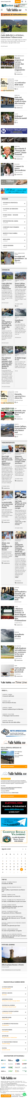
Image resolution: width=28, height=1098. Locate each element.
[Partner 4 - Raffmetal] (24, 1060)
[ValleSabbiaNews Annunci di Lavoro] (14, 773)
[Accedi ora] (25, 1)
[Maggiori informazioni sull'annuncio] (7, 755)
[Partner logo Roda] (17, 1070)
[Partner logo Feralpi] (10, 1070)
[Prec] (22, 848)
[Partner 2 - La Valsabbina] (10, 1060)
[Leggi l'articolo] (14, 26)
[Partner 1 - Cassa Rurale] (3, 1060)
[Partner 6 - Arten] (10, 1063)
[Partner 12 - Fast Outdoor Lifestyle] (17, 1067)
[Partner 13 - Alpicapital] (24, 1067)
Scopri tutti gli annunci (8, 764)
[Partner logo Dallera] (17, 1063)
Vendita (4, 750)
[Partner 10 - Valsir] (3, 1067)
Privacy (1, 1091)
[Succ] (25, 848)
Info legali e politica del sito (12, 1095)
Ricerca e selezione (5, 776)
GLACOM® (21, 1095)
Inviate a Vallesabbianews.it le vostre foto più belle (11, 969)
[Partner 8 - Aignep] (24, 1063)
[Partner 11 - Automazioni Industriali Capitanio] (10, 1067)
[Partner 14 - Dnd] (3, 1070)
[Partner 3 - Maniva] (17, 1060)
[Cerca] (24, 9)
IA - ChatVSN (5, 1095)
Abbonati (18, 1)
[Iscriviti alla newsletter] (22, 1)
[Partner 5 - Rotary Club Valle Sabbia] (3, 1063)
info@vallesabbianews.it (12, 1083)
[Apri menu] (4, 9)
